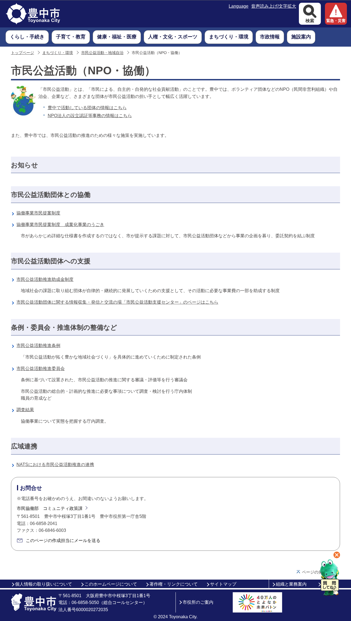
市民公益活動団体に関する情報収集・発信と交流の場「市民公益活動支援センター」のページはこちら (117, 302)
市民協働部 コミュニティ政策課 (50, 508)
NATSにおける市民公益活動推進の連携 (55, 464)
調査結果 (25, 409)
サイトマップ (223, 584)
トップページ (22, 53)
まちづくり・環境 (57, 53)
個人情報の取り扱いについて (43, 584)
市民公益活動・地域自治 (102, 53)
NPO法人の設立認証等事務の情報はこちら (90, 115)
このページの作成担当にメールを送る (63, 540)
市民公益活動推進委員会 (40, 368)
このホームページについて (110, 584)
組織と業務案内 (291, 584)
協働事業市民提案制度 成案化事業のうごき (60, 224)
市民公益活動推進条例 (38, 345)
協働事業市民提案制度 (38, 213)
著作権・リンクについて (173, 584)
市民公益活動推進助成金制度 (44, 279)
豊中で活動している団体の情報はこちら (87, 107)
